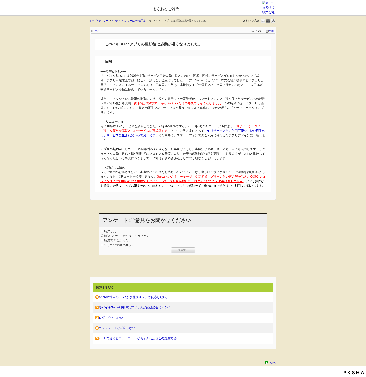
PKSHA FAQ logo (354, 372)
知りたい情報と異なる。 (121, 245)
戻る (97, 31)
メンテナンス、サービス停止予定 (128, 20)
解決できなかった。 (118, 240)
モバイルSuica (118, 8)
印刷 (271, 31)
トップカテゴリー (99, 20)
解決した (110, 231)
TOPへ (272, 363)
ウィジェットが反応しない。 (118, 328)
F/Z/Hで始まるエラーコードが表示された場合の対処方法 (138, 338)
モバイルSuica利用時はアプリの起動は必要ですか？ (135, 307)
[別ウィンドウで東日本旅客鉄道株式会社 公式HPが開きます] (269, 12)
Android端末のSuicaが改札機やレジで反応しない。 (134, 297)
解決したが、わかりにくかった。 (127, 235)
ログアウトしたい (111, 317)
